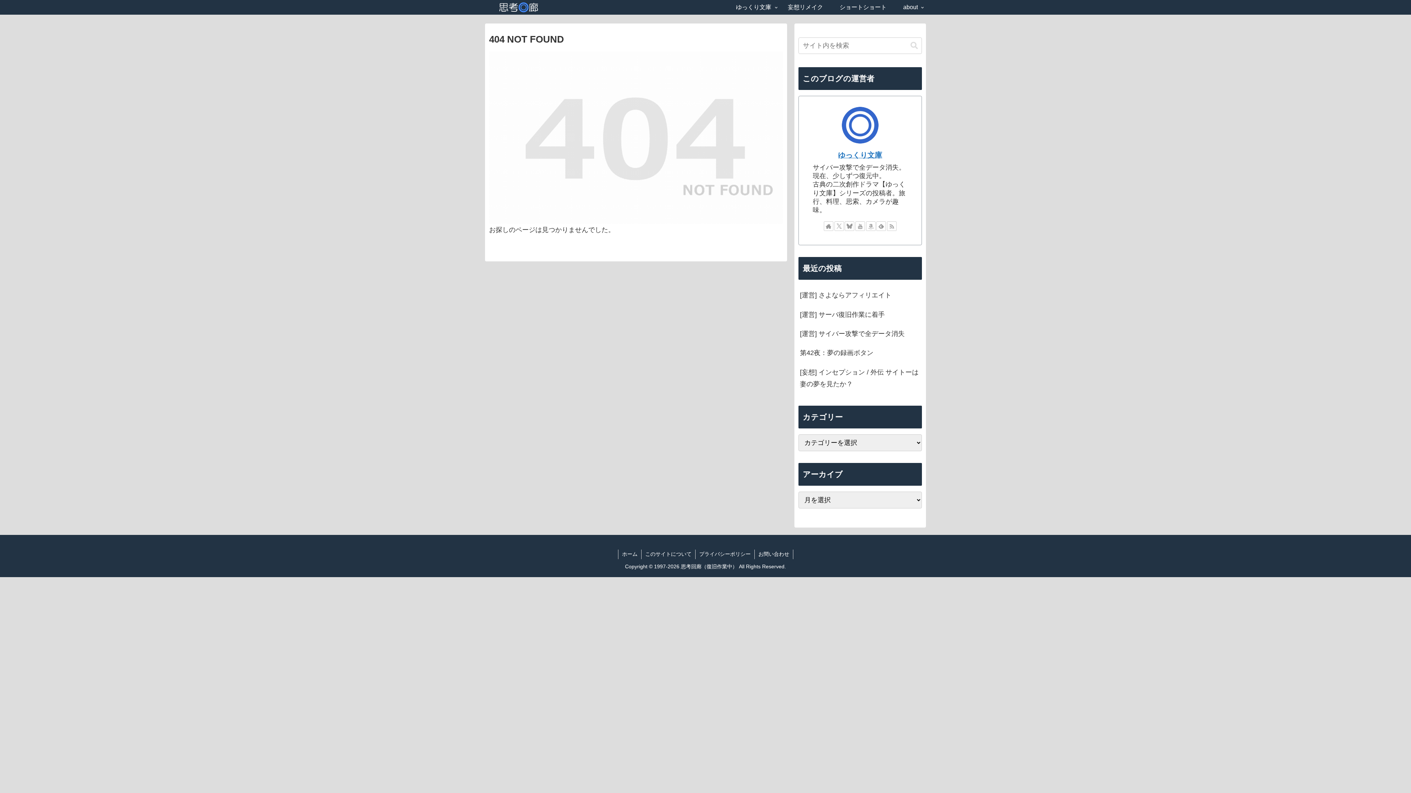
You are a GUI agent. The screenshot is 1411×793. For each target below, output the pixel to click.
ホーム (630, 554)
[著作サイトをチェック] (828, 226)
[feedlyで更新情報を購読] (881, 226)
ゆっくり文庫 (860, 155)
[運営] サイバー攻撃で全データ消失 (852, 333)
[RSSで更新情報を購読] (892, 226)
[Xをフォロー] (839, 226)
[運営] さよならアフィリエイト (845, 295)
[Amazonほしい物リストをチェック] (871, 226)
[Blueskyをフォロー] (849, 226)
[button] (914, 45)
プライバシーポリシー (725, 554)
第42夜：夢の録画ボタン (836, 352)
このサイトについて (668, 554)
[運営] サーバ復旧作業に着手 (842, 314)
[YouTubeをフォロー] (860, 226)
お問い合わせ (773, 554)
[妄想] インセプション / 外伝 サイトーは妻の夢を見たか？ (859, 378)
